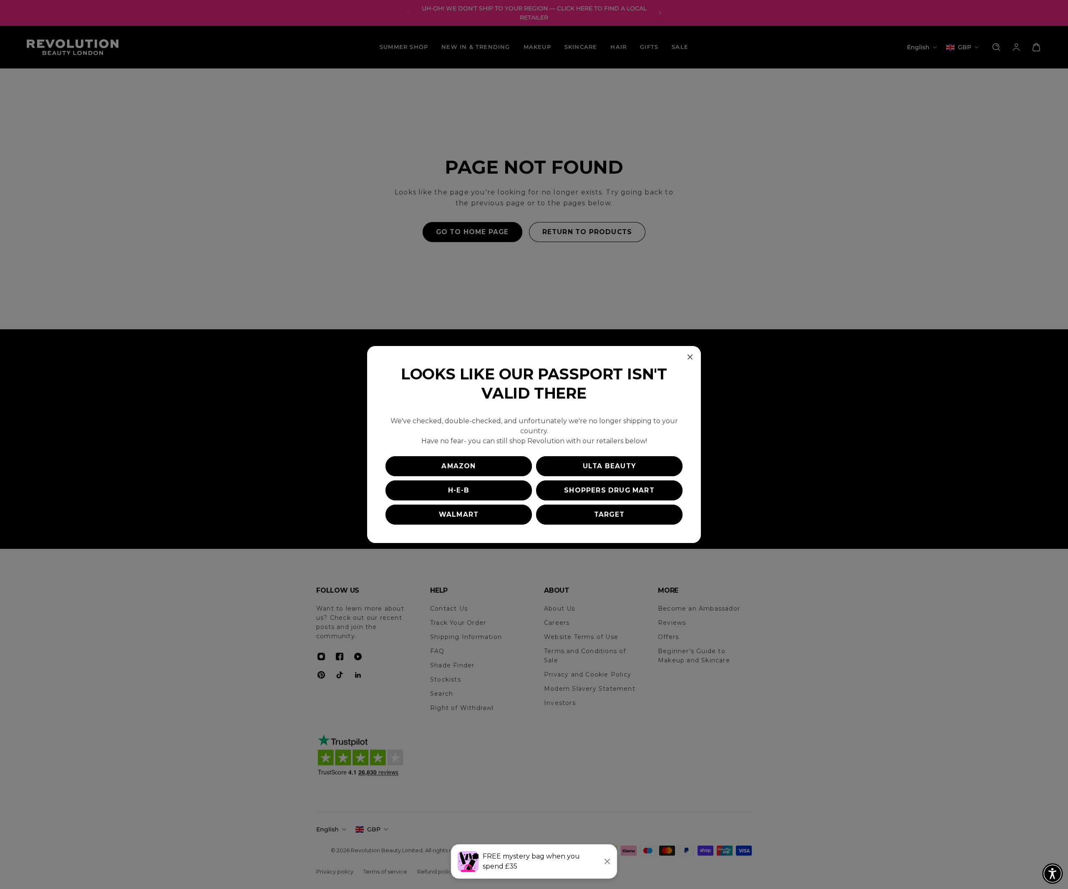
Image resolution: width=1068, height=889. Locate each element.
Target (609, 514)
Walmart (459, 514)
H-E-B (459, 490)
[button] (1052, 873)
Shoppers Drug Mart (609, 490)
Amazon (458, 466)
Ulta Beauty (609, 466)
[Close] (690, 356)
